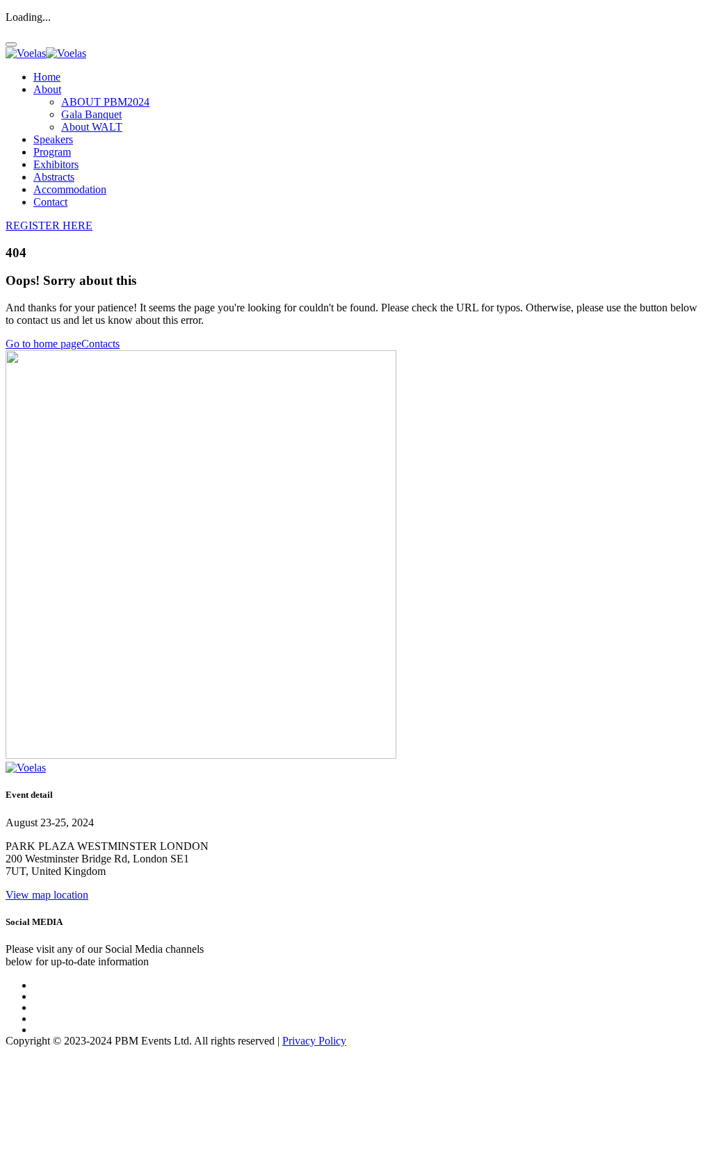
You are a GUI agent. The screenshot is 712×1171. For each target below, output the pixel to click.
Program (52, 152)
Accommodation (69, 189)
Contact (50, 202)
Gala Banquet (91, 114)
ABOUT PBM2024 (105, 102)
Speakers (53, 139)
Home (46, 77)
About (47, 89)
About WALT (91, 127)
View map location (47, 895)
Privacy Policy (314, 1041)
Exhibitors (56, 164)
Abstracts (53, 177)
